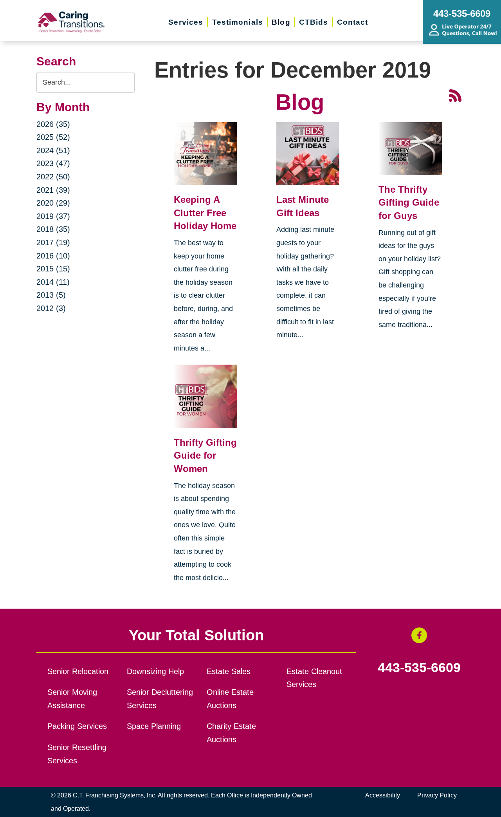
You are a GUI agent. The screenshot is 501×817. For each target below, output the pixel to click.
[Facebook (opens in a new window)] (419, 635)
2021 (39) (53, 190)
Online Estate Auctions (230, 699)
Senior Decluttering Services (160, 699)
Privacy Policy (437, 795)
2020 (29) (53, 203)
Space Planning (154, 726)
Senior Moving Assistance (72, 699)
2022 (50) (53, 176)
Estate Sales (228, 671)
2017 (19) (53, 242)
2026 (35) (53, 124)
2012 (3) (51, 308)
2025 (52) (53, 137)
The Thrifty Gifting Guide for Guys (408, 202)
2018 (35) (53, 229)
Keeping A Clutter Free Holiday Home (205, 212)
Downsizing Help (155, 671)
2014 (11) (53, 282)
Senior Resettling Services (76, 754)
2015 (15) (53, 268)
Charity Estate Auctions (231, 733)
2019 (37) (53, 216)
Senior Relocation (77, 671)
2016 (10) (53, 255)
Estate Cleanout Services (314, 678)
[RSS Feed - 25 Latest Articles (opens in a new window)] (455, 94)
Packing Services (77, 726)
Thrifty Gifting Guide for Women (205, 455)
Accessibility (382, 795)
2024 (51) (53, 150)
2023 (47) (53, 163)
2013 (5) (51, 295)
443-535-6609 (419, 667)
